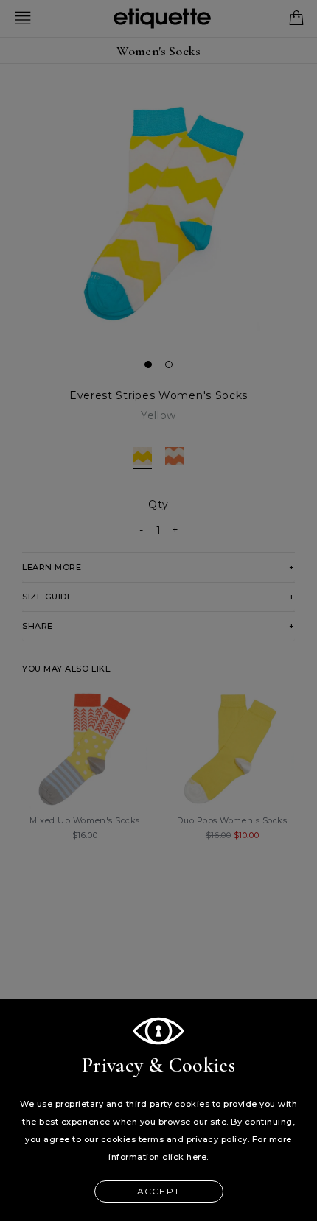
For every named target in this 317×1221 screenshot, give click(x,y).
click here (184, 1157)
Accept (158, 1191)
